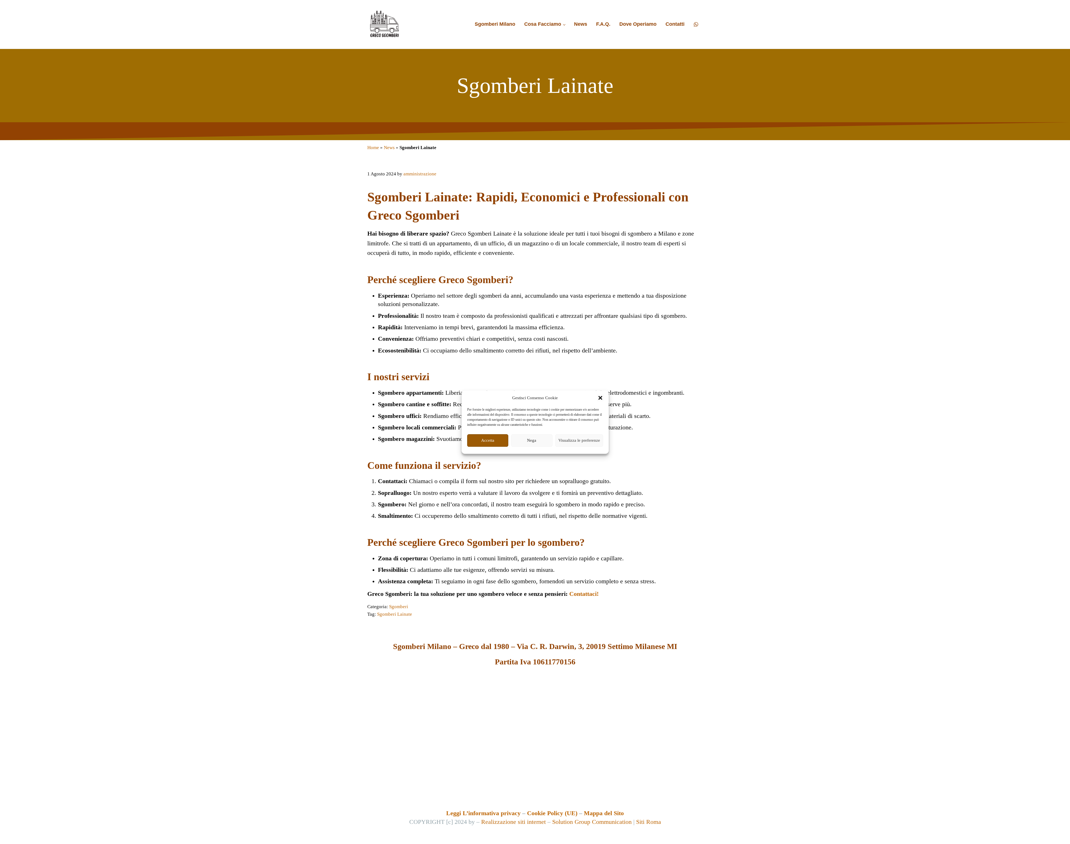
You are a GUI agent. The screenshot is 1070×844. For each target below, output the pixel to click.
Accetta (487, 440)
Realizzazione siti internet (513, 822)
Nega (531, 440)
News (389, 147)
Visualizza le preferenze (579, 440)
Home (373, 147)
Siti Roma (648, 822)
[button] (600, 398)
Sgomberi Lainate (394, 614)
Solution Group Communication (592, 822)
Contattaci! (584, 594)
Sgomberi (398, 606)
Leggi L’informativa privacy (483, 813)
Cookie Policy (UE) (552, 813)
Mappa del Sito (604, 813)
